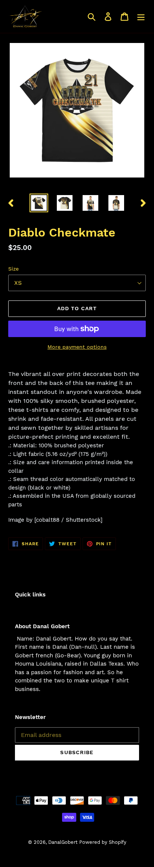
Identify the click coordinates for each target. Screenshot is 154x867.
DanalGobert (62, 842)
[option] (39, 203)
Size (13, 269)
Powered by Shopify (102, 842)
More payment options (77, 347)
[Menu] (141, 16)
